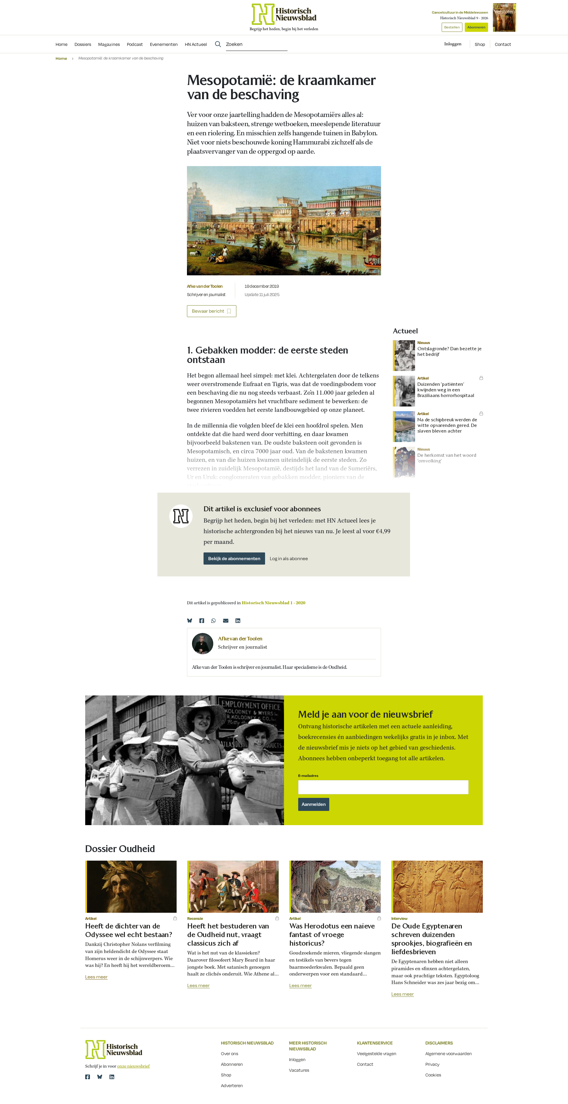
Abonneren (476, 27)
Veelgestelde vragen (376, 1053)
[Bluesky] (189, 620)
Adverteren (232, 1085)
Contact (503, 44)
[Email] (225, 620)
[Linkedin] (237, 620)
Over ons (229, 1053)
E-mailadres (308, 775)
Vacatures (299, 1070)
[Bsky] (99, 1076)
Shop (480, 44)
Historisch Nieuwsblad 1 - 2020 (273, 603)
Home (61, 58)
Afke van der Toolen (205, 286)
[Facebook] (201, 620)
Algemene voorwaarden (448, 1053)
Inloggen (297, 1059)
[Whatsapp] (213, 620)
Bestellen (452, 27)
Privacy (432, 1064)
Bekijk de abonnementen (234, 558)
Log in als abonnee (289, 558)
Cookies (433, 1074)
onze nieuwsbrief (133, 1066)
